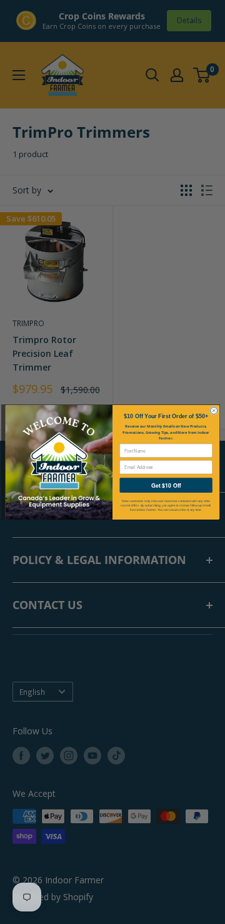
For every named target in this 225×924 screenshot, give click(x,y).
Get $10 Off (166, 485)
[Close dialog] (214, 410)
